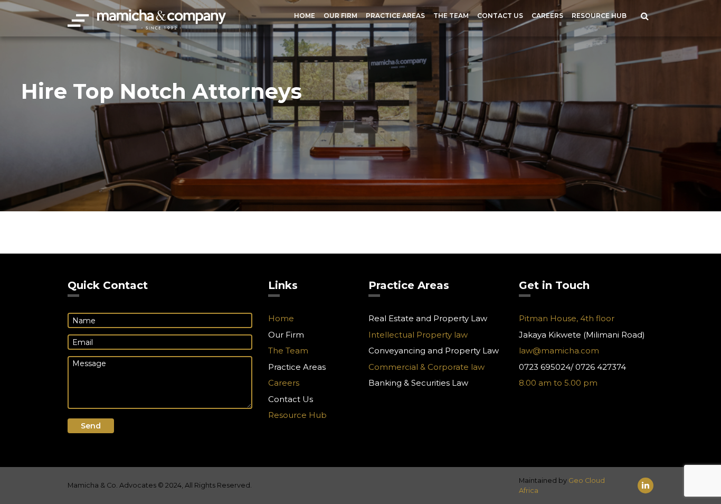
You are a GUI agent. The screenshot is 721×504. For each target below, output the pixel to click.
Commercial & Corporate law (426, 367)
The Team (451, 16)
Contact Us (500, 16)
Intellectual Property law (418, 335)
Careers (547, 16)
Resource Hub (599, 16)
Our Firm (340, 16)
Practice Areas (395, 16)
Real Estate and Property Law (427, 318)
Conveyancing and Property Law (433, 351)
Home (304, 16)
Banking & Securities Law (418, 383)
